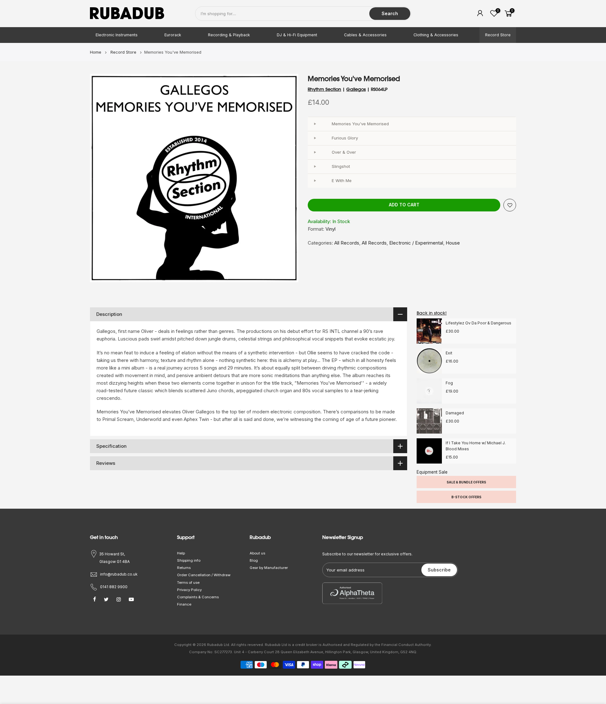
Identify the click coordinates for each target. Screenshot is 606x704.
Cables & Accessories (365, 35)
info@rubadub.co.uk (119, 574)
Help (181, 553)
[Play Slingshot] (315, 167)
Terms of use (188, 582)
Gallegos (356, 89)
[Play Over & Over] (315, 152)
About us (257, 553)
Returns (184, 567)
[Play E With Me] (315, 181)
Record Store (498, 35)
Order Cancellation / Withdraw (203, 575)
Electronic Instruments (117, 35)
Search (390, 13)
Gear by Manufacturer (269, 567)
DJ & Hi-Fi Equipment (297, 35)
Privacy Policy (189, 590)
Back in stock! (432, 313)
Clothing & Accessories (435, 35)
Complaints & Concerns (198, 597)
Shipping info (188, 560)
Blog (254, 560)
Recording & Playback (229, 35)
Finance (184, 604)
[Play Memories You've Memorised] (315, 124)
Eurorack (172, 35)
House (453, 243)
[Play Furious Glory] (315, 138)
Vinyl (330, 229)
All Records (346, 243)
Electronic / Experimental (416, 243)
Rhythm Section (324, 89)
